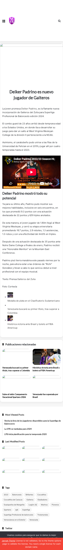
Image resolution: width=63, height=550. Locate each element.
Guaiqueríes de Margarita (14, 505)
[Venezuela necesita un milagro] (51, 451)
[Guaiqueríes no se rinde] (31, 475)
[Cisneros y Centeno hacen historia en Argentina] (51, 463)
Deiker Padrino (29, 108)
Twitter (8, 528)
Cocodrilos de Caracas (13, 500)
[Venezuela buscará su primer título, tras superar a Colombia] (16, 357)
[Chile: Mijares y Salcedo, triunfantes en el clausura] (11, 451)
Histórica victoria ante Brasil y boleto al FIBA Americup (46, 369)
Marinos (44, 505)
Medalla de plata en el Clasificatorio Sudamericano (33, 300)
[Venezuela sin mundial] (31, 451)
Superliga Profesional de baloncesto (18, 515)
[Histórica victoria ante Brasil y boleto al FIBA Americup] (47, 357)
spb (16, 510)
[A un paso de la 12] (51, 475)
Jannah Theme (8, 540)
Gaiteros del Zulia (26, 279)
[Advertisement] (36, 19)
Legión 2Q (33, 505)
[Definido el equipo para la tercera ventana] (31, 463)
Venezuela (33, 520)
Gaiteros (30, 500)
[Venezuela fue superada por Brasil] (47, 383)
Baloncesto (17, 495)
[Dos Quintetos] (11, 20)
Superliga (26, 510)
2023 (6, 495)
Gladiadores (42, 500)
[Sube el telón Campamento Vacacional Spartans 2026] (16, 383)
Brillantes (29, 495)
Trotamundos (42, 515)
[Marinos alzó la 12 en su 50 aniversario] (11, 475)
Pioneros (55, 505)
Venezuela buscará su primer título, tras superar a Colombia (16, 369)
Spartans (7, 510)
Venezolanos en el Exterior (14, 520)
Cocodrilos (41, 495)
